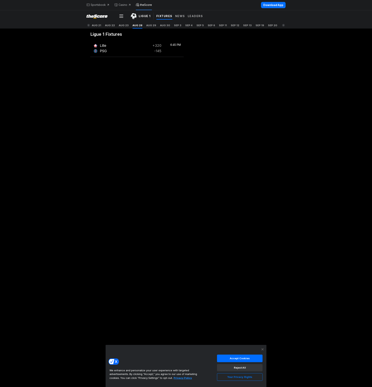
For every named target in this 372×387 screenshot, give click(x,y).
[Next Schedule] (283, 25)
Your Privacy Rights (239, 376)
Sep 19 (260, 25)
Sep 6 (211, 25)
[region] (186, 366)
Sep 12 (235, 25)
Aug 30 (165, 25)
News (180, 16)
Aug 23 (124, 25)
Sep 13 (247, 25)
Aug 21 (96, 25)
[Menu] (121, 16)
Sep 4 (189, 25)
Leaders (195, 16)
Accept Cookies (240, 358)
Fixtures (164, 16)
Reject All (240, 367)
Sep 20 (272, 25)
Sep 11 (223, 25)
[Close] (262, 349)
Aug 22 (110, 25)
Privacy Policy (183, 377)
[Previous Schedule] (88, 25)
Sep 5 (200, 25)
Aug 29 (151, 25)
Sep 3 (177, 25)
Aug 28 (137, 25)
